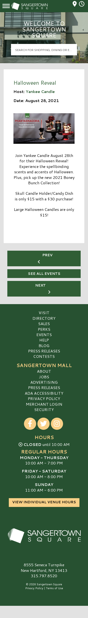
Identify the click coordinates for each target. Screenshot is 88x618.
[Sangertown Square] (44, 535)
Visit (44, 312)
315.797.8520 (44, 575)
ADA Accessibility (44, 393)
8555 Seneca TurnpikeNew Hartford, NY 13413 (44, 567)
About (44, 371)
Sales (44, 323)
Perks (44, 329)
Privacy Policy (44, 398)
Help (44, 340)
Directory (44, 318)
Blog (44, 345)
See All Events (44, 273)
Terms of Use (54, 588)
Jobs (44, 377)
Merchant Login (44, 404)
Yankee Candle (40, 91)
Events (44, 334)
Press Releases (44, 351)
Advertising (44, 382)
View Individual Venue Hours (44, 502)
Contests (44, 356)
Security (44, 409)
